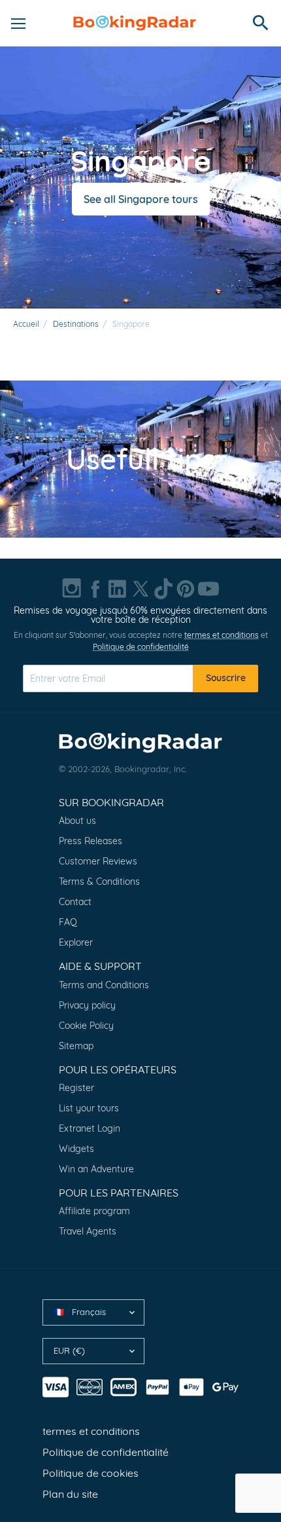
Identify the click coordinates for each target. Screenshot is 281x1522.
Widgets (76, 1149)
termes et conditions (221, 635)
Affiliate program (94, 1211)
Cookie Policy (86, 1025)
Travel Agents (87, 1231)
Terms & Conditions (99, 881)
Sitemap (76, 1046)
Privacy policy (87, 1005)
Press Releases (90, 841)
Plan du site (70, 1493)
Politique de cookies (90, 1472)
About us (77, 820)
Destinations (76, 324)
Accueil (26, 324)
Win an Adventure (96, 1169)
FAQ (68, 922)
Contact (75, 902)
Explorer (76, 942)
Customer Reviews (98, 861)
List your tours (89, 1108)
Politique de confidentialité (141, 647)
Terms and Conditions (104, 985)
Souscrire (226, 678)
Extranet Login (89, 1128)
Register (76, 1088)
